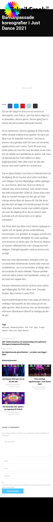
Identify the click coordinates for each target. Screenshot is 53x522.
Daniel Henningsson (13, 384)
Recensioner (26, 67)
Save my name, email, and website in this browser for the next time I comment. (26, 486)
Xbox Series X (23, 330)
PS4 (26, 327)
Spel (35, 327)
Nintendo (5, 327)
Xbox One (13, 330)
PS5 (31, 327)
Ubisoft (5, 330)
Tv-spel (41, 327)
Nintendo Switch (17, 327)
